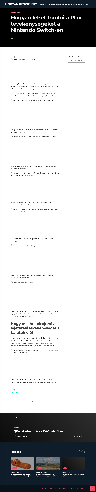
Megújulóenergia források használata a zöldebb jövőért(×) (47, 475)
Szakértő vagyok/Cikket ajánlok (78, 4)
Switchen (50, 401)
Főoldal (41, 4)
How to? (13, 12)
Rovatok (47, 4)
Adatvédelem (80, 488)
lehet (24, 401)
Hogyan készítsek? (21, 4)
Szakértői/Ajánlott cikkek (59, 4)
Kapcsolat (71, 488)
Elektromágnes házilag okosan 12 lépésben (73, 475)
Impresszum (44, 488)
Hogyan (19, 401)
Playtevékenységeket (39, 401)
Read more (77, 436)
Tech (18, 12)
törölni (55, 401)
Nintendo (29, 401)
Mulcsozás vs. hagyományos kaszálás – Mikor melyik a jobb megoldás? (21, 476)
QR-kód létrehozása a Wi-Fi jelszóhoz (38, 431)
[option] (22, 468)
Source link (14, 392)
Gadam (16, 37)
